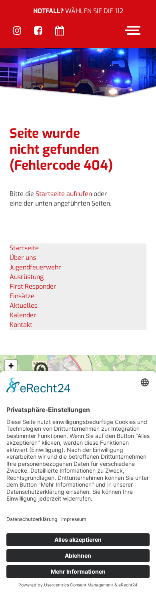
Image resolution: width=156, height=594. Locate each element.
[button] (11, 366)
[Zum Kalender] (59, 31)
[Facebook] (38, 31)
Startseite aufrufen (64, 194)
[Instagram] (17, 31)
